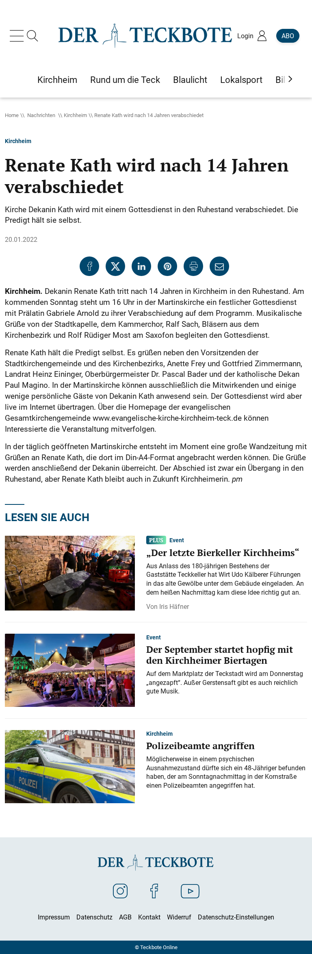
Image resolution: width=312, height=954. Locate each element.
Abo (288, 35)
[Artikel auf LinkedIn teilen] (141, 266)
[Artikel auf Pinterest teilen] (167, 266)
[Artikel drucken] (193, 266)
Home (12, 115)
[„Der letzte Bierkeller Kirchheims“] (70, 572)
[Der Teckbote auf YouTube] (190, 890)
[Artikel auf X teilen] (115, 266)
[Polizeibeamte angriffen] (70, 765)
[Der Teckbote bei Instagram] (120, 890)
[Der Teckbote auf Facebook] (154, 890)
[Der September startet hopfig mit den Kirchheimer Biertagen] (70, 669)
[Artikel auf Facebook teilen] (89, 266)
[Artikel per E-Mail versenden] (219, 266)
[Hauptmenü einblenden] (18, 35)
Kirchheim (75, 115)
